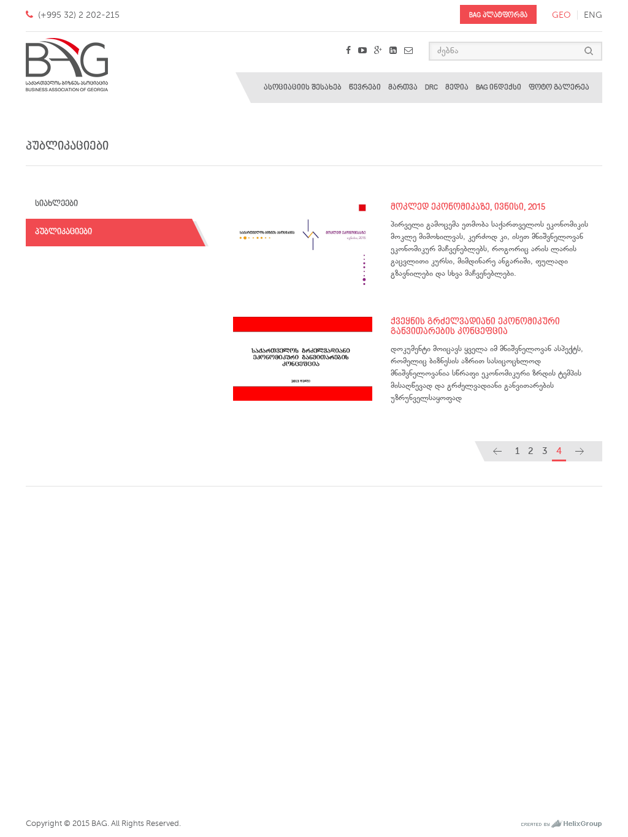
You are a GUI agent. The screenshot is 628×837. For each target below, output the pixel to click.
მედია (457, 87)
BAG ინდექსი (498, 87)
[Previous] (497, 451)
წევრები (365, 87)
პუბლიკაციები (63, 232)
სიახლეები (56, 203)
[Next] (579, 451)
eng (593, 15)
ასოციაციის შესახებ (303, 87)
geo (561, 15)
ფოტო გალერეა (559, 87)
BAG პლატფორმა (498, 15)
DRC (431, 87)
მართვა (403, 87)
